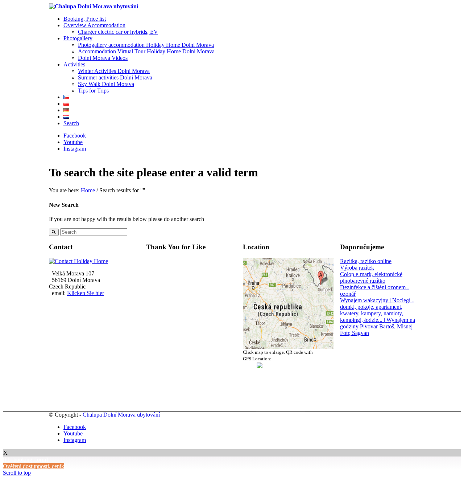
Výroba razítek (357, 268)
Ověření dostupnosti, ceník (33, 466)
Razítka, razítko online (366, 261)
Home (88, 190)
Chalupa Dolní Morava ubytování (121, 415)
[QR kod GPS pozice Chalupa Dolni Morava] (280, 303)
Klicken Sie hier (85, 293)
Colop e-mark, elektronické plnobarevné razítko (371, 277)
